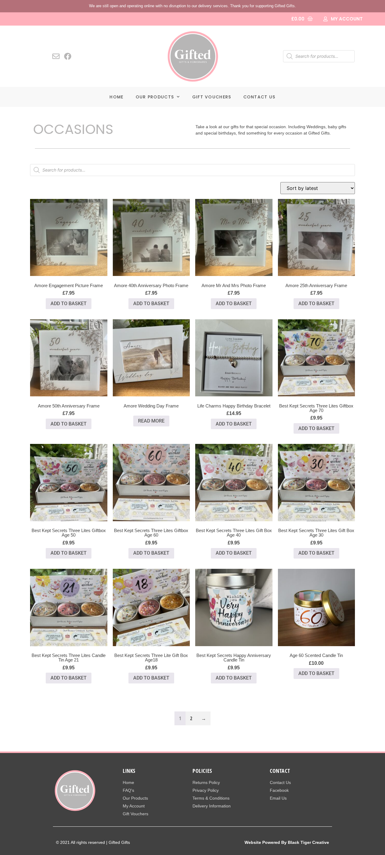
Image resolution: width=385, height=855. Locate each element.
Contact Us (259, 97)
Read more (151, 421)
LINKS (129, 770)
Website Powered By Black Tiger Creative (287, 842)
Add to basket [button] (69, 303)
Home (116, 97)
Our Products (155, 97)
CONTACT (280, 770)
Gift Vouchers (211, 97)
